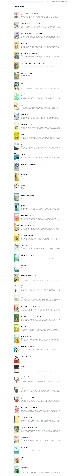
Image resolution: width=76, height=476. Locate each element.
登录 (66, 1)
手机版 (62, 1)
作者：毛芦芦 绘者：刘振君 (25, 75)
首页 (48, 1)
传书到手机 (53, 1)
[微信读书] (12, 2)
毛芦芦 (22, 14)
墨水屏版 (58, 1)
